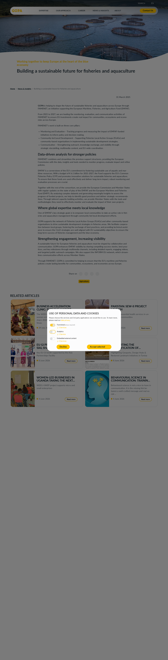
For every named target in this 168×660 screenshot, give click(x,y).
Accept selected (97, 347)
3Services (62, 327)
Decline (63, 347)
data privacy (65, 320)
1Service (61, 334)
